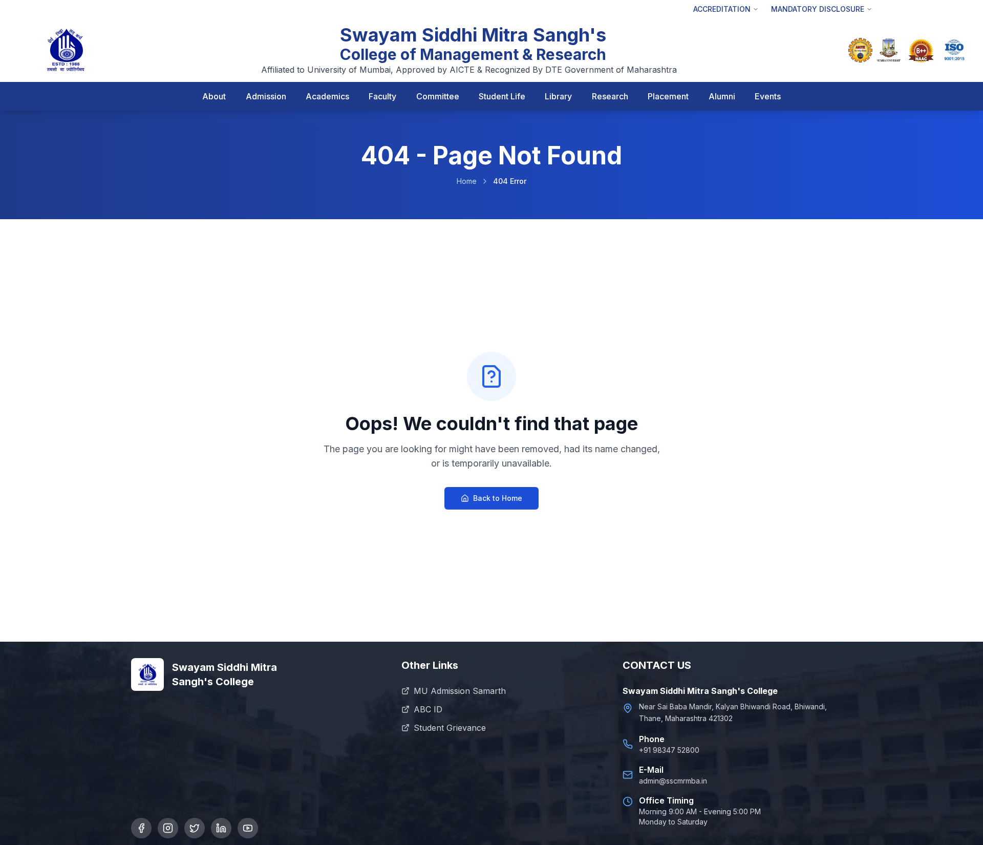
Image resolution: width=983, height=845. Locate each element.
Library (558, 96)
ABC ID (428, 709)
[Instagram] (168, 828)
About (214, 96)
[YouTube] (248, 828)
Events (768, 96)
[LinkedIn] (221, 828)
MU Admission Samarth (460, 691)
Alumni (722, 96)
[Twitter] (194, 828)
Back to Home (497, 498)
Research (610, 96)
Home (467, 181)
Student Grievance (450, 728)
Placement (668, 96)
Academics (327, 96)
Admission (266, 96)
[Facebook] (141, 828)
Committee (437, 96)
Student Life (502, 96)
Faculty (382, 96)
